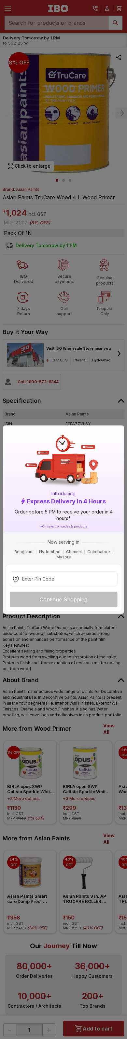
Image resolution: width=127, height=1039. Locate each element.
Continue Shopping (63, 599)
